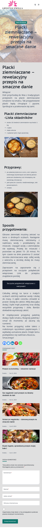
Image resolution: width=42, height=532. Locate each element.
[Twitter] (8, 343)
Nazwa (6, 489)
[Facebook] (4, 343)
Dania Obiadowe (21, 22)
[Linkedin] (12, 343)
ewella (4, 373)
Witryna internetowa (11, 503)
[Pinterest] (16, 343)
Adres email (8, 496)
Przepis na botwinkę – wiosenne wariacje (19, 369)
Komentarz (8, 473)
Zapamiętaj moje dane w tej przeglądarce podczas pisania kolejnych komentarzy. (20, 513)
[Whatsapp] (20, 343)
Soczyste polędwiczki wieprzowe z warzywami (21, 284)
